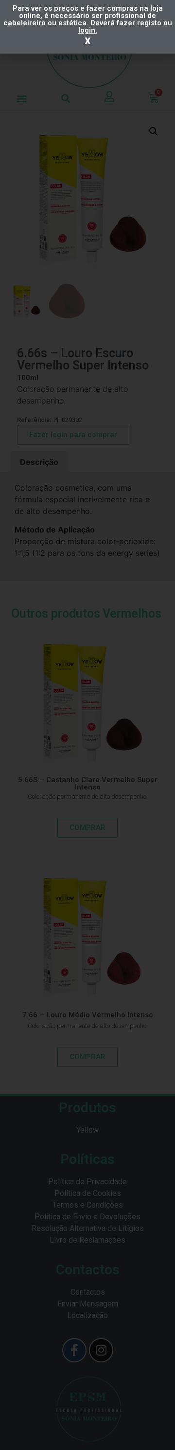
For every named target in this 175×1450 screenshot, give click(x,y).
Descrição (39, 462)
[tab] (39, 462)
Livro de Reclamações (87, 1240)
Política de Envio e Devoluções (87, 1216)
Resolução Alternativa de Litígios (88, 1228)
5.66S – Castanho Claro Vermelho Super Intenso (88, 783)
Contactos (87, 1292)
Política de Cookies (87, 1193)
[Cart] (153, 98)
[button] (22, 98)
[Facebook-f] (74, 1350)
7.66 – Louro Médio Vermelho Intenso (87, 1014)
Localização (87, 1315)
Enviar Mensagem (87, 1303)
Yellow (87, 1130)
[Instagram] (101, 1350)
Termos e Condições (87, 1205)
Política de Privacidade (87, 1181)
